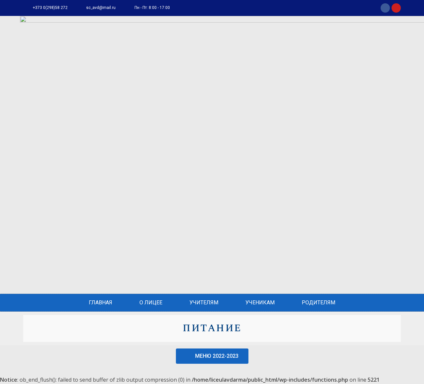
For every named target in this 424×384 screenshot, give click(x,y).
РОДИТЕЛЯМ (318, 302)
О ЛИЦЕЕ (150, 302)
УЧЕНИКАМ (260, 302)
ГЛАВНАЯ (100, 302)
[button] (212, 356)
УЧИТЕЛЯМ (203, 302)
